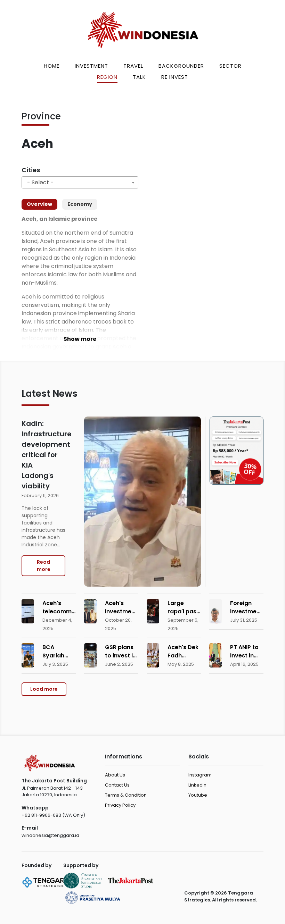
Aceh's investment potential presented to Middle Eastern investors (121, 607)
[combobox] (80, 182)
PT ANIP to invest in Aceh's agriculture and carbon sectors (246, 651)
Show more (80, 339)
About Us (115, 775)
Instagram (200, 775)
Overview (39, 204)
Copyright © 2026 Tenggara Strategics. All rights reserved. (220, 896)
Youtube (197, 795)
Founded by (36, 865)
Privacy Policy (120, 805)
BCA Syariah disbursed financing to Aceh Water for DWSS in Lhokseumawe (59, 651)
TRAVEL (133, 65)
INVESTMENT (91, 65)
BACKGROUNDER (181, 65)
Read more (43, 565)
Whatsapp (35, 807)
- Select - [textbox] (40, 182)
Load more (44, 689)
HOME (51, 65)
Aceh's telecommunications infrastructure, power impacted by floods (59, 607)
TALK (139, 77)
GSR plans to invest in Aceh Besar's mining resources (120, 651)
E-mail (30, 827)
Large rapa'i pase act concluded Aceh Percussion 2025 (184, 607)
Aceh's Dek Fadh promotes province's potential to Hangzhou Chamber (183, 651)
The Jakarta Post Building (54, 780)
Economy (79, 204)
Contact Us (117, 785)
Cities (31, 170)
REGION (107, 77)
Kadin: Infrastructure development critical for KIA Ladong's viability (43, 455)
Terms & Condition (126, 795)
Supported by (80, 865)
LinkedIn (197, 785)
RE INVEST (174, 77)
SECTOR (230, 65)
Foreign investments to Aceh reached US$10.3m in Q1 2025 (246, 607)
